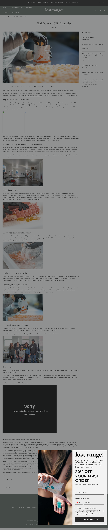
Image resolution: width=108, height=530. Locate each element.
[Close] (105, 452)
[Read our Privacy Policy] (103, 511)
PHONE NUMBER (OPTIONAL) (83, 498)
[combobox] (79, 502)
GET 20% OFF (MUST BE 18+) (90, 520)
